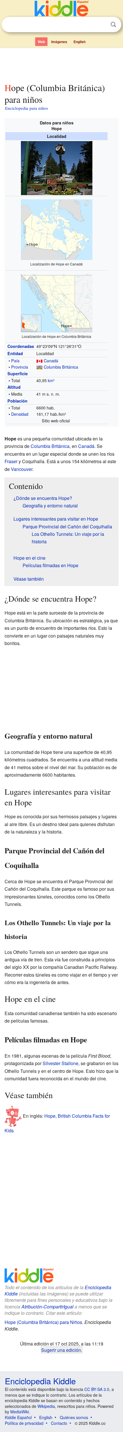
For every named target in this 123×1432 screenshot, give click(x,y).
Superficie (17, 373)
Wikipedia (46, 1406)
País (15, 360)
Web (41, 41)
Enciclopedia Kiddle (40, 1381)
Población (17, 401)
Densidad (19, 414)
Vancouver (21, 469)
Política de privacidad (24, 1423)
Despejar (101, 25)
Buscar (113, 24)
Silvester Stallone (60, 1063)
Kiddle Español (18, 1417)
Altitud (14, 387)
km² (51, 380)
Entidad (15, 353)
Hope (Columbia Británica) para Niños (43, 1322)
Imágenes (59, 41)
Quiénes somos (74, 1417)
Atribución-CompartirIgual (47, 1306)
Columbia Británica (61, 367)
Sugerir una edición (61, 1350)
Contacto (59, 1423)
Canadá (51, 360)
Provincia (19, 367)
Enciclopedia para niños (26, 108)
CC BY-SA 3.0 (96, 1389)
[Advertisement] (61, 64)
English (80, 41)
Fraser (11, 461)
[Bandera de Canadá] (39, 360)
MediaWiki (19, 1411)
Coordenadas (20, 346)
